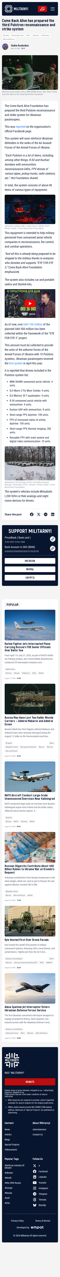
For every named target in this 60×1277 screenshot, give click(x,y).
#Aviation (6, 35)
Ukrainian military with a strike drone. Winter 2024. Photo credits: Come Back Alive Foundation (27, 227)
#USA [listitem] (7, 1203)
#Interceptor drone (12, 1033)
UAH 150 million (32, 324)
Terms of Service (42, 1221)
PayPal (30, 569)
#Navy (52, 743)
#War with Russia (8, 39)
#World (41, 673)
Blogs (7, 1139)
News (7, 1129)
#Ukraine (36, 35)
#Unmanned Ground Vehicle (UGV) (25, 962)
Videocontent (11, 1149)
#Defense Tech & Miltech (14, 959)
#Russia (41, 747)
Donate (30, 1081)
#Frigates (9, 743)
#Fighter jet (26, 673)
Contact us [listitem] (38, 1134)
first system (16, 363)
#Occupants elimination (28, 747)
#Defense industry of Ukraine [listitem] (14, 1166)
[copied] (52, 539)
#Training (24, 821)
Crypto (30, 577)
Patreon (30, 560)
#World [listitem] (8, 1177)
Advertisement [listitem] (39, 1129)
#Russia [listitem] (8, 1193)
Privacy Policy (17, 1221)
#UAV (28, 35)
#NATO (16, 821)
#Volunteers (45, 35)
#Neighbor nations (12, 747)
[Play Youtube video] (30, 303)
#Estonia (9, 673)
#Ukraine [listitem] (9, 1172)
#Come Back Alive (18, 35)
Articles (8, 1134)
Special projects (12, 1144)
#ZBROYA (49, 962)
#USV (42, 962)
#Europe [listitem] (8, 1188)
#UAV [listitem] (7, 1198)
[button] (52, 9)
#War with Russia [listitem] (13, 1183)
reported (21, 126)
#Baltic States (10, 669)
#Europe (17, 673)
